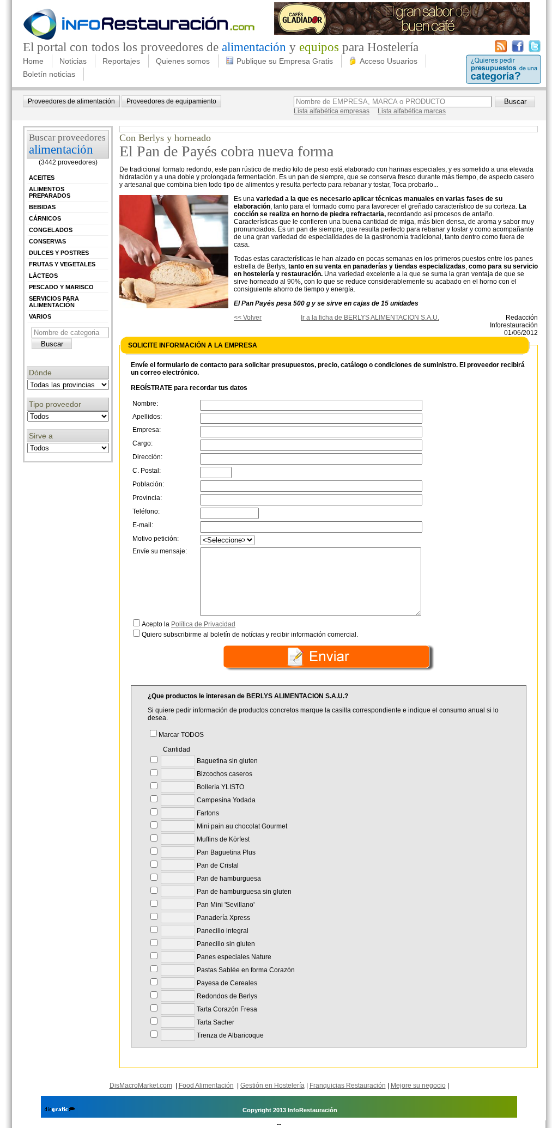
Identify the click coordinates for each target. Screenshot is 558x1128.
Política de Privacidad (203, 624)
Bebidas (42, 207)
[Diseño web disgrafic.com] (60, 1110)
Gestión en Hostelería (272, 1085)
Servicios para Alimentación (54, 301)
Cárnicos (45, 218)
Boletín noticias (49, 74)
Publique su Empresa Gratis (284, 61)
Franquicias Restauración (348, 1085)
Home (33, 61)
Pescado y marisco (61, 287)
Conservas (47, 241)
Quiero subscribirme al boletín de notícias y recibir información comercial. (250, 634)
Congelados (50, 230)
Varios (40, 316)
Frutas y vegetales (62, 264)
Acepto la (188, 624)
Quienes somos (183, 61)
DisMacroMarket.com (141, 1085)
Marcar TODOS (181, 735)
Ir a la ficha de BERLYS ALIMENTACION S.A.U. (370, 317)
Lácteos (43, 275)
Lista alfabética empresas (331, 111)
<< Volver (248, 317)
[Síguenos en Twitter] (535, 50)
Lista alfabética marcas (412, 111)
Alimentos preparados (49, 192)
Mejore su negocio (418, 1085)
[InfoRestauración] (139, 38)
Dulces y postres (59, 252)
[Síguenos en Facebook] (518, 50)
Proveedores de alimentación (71, 101)
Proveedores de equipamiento (171, 101)
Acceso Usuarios (388, 61)
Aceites (41, 177)
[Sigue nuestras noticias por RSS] (501, 50)
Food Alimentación (206, 1085)
